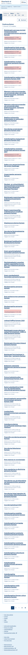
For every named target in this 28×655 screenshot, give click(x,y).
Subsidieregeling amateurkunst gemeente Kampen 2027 (14, 139)
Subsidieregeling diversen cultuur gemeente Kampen (15, 596)
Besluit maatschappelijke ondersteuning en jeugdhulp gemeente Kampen (13, 211)
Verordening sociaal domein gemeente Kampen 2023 (13, 129)
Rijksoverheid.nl (8, 646)
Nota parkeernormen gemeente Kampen (14, 297)
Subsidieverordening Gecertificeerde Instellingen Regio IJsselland (15, 425)
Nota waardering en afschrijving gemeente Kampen (14, 470)
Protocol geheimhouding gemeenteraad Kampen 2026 (13, 378)
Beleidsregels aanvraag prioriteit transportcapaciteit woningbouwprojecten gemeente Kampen (15, 32)
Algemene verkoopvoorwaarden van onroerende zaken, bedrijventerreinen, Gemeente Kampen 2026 (14, 107)
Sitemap (6, 631)
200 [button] (23, 15)
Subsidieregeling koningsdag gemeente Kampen (13, 524)
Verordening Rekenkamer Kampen (12, 449)
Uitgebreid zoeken (17, 6)
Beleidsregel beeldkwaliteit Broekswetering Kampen (13, 242)
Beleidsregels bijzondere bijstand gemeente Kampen (15, 344)
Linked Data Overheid (9, 639)
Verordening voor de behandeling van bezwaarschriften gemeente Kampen (15, 482)
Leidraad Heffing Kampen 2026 (14, 320)
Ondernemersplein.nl (9, 648)
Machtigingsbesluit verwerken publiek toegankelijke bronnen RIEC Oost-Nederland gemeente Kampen (14, 264)
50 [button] (15, 15)
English (6, 618)
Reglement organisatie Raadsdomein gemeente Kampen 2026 (15, 367)
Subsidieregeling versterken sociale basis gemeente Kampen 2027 (14, 150)
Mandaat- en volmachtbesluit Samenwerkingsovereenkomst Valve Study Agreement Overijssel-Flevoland (14, 186)
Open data (6, 637)
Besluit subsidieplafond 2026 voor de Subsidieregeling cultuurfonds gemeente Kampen (14, 388)
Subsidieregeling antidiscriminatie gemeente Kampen (13, 564)
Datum (12, 13)
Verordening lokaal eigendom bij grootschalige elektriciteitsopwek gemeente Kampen (15, 495)
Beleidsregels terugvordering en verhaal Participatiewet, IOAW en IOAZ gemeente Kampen (15, 331)
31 (22, 608)
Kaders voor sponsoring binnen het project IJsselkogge (14, 165)
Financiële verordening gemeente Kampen (15, 438)
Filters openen (1, 17)
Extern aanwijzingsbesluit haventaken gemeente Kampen (14, 252)
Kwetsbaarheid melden (9, 633)
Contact (6, 616)
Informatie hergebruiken (10, 626)
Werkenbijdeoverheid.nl (10, 650)
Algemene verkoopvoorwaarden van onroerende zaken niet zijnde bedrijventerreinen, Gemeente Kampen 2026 (15, 94)
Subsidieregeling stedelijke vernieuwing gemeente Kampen (14, 514)
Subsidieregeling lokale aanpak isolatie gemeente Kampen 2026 (15, 48)
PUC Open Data (8, 640)
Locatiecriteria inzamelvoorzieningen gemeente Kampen (15, 413)
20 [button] (12, 15)
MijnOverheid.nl (8, 644)
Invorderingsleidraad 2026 (12, 505)
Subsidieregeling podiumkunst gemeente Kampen (14, 553)
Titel (18, 13)
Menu (24, 2)
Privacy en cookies (8, 627)
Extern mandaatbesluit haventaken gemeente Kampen (14, 276)
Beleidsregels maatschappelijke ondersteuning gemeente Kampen (14, 198)
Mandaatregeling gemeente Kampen (13, 287)
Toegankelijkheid (8, 629)
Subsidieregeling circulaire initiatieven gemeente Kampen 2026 (14, 63)
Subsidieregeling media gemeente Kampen (11, 586)
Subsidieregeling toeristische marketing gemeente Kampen (14, 533)
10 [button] (9, 15)
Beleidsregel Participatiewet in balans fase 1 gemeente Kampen (14, 355)
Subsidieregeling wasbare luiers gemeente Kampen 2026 (14, 78)
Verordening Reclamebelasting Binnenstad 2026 (14, 232)
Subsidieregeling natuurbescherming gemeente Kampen (14, 575)
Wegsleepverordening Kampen (14, 223)
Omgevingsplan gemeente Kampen (12, 175)
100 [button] (19, 15)
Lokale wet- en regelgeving (6, 6)
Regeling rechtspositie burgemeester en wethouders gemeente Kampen (14, 119)
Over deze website (8, 615)
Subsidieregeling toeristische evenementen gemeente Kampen (15, 543)
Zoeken (6, 622)
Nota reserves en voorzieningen (14, 460)
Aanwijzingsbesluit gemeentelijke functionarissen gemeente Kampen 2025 (15, 400)
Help (5, 620)
